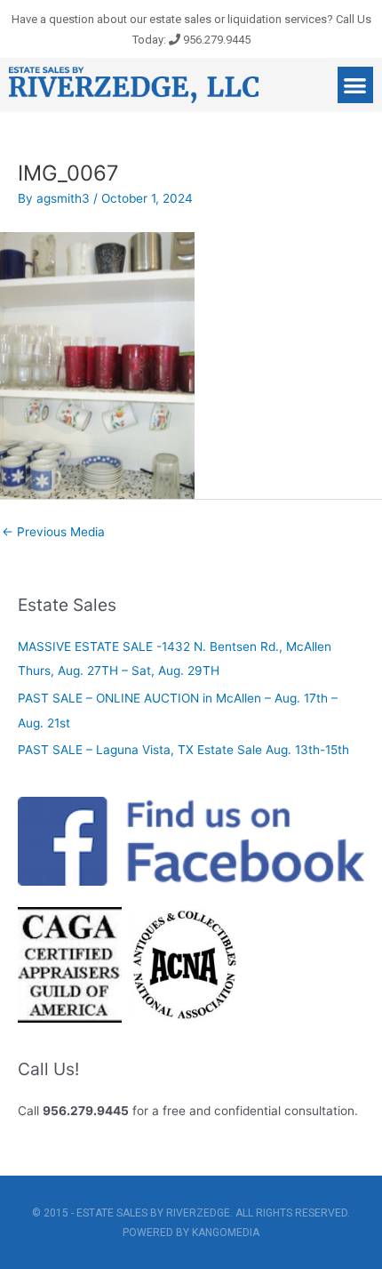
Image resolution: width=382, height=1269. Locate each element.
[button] (356, 85)
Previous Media (53, 532)
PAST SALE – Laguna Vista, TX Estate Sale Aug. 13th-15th (183, 750)
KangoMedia (225, 1232)
